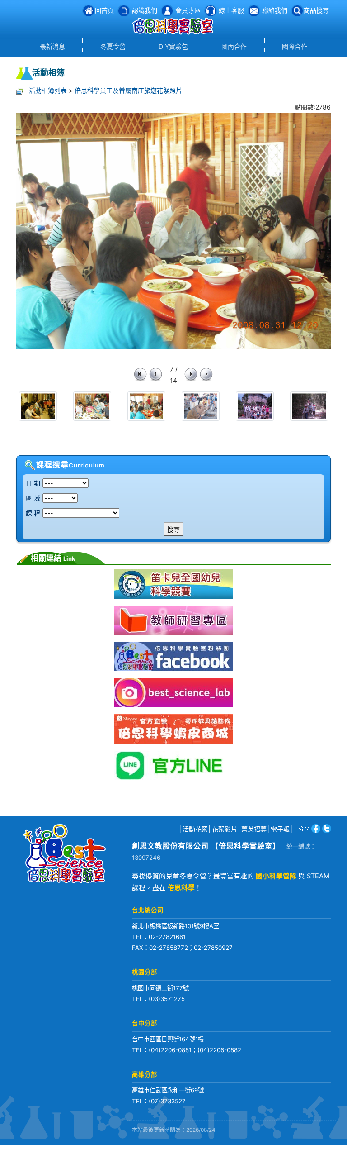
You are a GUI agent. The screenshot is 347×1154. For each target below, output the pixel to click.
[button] (310, 10)
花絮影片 (224, 829)
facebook (314, 828)
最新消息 (52, 46)
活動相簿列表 (48, 90)
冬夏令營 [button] (113, 46)
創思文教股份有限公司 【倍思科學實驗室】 (206, 845)
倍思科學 (181, 888)
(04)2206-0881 (170, 1050)
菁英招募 (254, 829)
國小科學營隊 (276, 876)
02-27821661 (167, 936)
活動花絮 (195, 829)
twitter (325, 828)
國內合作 (234, 46)
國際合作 (294, 46)
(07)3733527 (167, 1101)
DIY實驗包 (173, 46)
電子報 (280, 829)
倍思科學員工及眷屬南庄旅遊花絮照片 (128, 90)
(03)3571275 (167, 998)
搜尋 (173, 529)
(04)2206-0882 (219, 1050)
